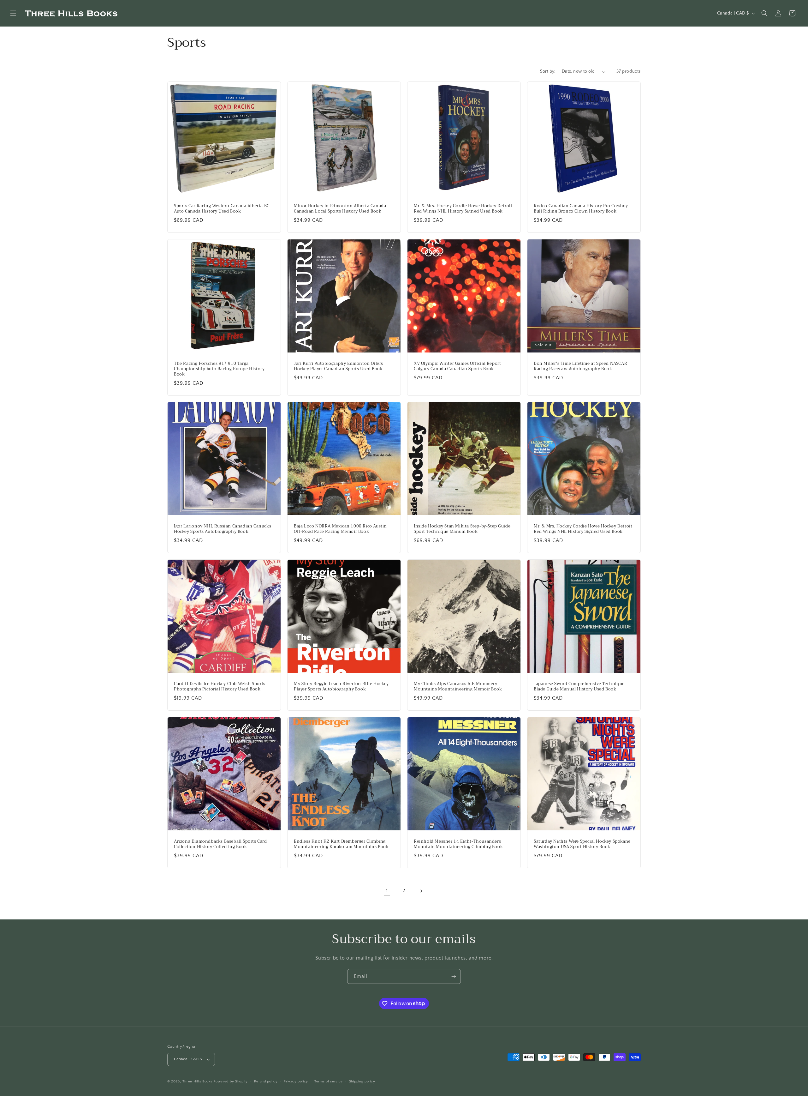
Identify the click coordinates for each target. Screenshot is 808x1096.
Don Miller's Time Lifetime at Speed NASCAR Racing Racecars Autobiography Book (580, 366)
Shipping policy (362, 1081)
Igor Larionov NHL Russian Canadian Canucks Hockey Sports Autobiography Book (222, 529)
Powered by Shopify (230, 1081)
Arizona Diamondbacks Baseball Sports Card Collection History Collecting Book (220, 844)
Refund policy (266, 1081)
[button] (13, 13)
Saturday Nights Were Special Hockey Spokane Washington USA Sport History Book (582, 844)
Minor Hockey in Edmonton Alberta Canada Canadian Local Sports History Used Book (340, 208)
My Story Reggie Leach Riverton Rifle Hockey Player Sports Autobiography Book (341, 686)
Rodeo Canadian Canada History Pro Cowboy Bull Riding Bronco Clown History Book (581, 208)
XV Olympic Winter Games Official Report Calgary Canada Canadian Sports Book (457, 366)
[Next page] (421, 891)
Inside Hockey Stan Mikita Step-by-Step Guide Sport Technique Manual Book (462, 529)
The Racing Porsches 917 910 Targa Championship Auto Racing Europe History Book (219, 369)
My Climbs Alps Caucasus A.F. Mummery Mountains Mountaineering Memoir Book (458, 686)
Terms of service (328, 1081)
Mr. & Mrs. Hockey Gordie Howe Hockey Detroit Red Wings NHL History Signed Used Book (463, 208)
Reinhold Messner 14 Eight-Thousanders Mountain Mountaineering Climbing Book (458, 844)
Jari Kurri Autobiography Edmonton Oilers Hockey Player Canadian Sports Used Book (338, 366)
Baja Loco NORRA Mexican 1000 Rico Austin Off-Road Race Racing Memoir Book (340, 529)
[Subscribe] (453, 976)
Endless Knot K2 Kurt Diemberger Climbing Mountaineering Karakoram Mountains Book (341, 844)
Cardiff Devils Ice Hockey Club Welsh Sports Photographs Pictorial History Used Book (219, 686)
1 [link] (387, 891)
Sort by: (548, 71)
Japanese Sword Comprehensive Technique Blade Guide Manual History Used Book (579, 686)
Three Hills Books (197, 1081)
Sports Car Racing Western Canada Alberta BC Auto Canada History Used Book (222, 208)
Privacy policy (296, 1081)
